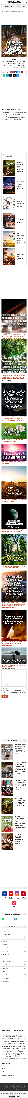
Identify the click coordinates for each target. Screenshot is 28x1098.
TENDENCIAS (20, 6)
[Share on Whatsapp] (4, 75)
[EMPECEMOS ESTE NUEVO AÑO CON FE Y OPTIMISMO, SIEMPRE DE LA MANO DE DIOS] (14, 610)
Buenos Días (15, 954)
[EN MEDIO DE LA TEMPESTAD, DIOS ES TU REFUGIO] (14, 648)
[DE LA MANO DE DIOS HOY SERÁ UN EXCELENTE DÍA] (9, 256)
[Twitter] (6, 1086)
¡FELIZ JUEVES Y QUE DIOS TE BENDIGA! (21, 221)
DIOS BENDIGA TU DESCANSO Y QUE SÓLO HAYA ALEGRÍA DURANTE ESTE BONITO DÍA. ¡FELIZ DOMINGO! (20, 822)
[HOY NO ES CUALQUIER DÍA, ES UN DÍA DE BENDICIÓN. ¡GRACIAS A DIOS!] (9, 168)
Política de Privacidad (7, 1075)
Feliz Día (15, 958)
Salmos (15, 985)
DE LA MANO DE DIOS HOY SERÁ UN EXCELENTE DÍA (20, 256)
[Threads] (16, 1090)
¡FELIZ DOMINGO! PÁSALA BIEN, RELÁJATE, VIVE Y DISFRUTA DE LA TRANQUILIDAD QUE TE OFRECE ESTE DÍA (20, 768)
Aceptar (11, 1096)
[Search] (26, 2)
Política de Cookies (6, 1072)
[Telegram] (24, 1086)
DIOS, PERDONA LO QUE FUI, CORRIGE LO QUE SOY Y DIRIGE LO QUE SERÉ (21, 239)
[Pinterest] (13, 1086)
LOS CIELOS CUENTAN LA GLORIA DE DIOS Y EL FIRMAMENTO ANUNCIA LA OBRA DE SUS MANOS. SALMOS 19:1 (14, 418)
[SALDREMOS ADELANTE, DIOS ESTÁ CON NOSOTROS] (14, 444)
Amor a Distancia (15, 961)
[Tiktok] (12, 1090)
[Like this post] (12, 72)
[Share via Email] (17, 75)
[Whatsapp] (20, 1086)
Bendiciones (15, 981)
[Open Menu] (1, 6)
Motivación (15, 951)
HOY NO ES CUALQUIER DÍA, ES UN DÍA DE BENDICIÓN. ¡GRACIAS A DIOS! (20, 802)
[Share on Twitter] (18, 72)
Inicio (2, 10)
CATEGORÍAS (9, 6)
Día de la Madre (15, 934)
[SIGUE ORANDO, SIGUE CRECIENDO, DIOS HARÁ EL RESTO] (14, 423)
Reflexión (15, 944)
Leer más (18, 1096)
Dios (8, 10)
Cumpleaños (15, 948)
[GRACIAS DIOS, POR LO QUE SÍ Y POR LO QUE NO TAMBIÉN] (14, 466)
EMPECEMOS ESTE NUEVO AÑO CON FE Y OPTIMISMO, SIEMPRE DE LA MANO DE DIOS (13, 643)
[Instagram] (10, 1086)
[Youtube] (17, 1086)
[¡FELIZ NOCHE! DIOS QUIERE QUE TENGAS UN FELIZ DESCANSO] (14, 504)
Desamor (15, 941)
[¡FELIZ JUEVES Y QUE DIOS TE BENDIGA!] (9, 221)
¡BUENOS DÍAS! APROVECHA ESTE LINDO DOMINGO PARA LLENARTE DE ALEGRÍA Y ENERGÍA (20, 840)
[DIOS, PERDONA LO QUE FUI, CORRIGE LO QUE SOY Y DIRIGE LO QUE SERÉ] (9, 239)
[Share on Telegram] (7, 75)
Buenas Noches (15, 971)
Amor (15, 937)
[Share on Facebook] (15, 72)
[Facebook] (3, 1086)
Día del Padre (15, 978)
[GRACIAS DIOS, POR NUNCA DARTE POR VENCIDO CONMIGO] (14, 534)
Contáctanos (5, 1068)
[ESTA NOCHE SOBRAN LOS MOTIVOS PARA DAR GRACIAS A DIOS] (9, 185)
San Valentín (15, 968)
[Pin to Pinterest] (22, 72)
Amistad (15, 964)
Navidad (15, 975)
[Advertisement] (14, 20)
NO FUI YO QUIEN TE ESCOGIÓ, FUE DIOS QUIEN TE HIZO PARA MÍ (21, 203)
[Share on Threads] (14, 75)
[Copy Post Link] (10, 75)
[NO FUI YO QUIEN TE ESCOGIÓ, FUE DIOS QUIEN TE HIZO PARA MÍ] (9, 203)
